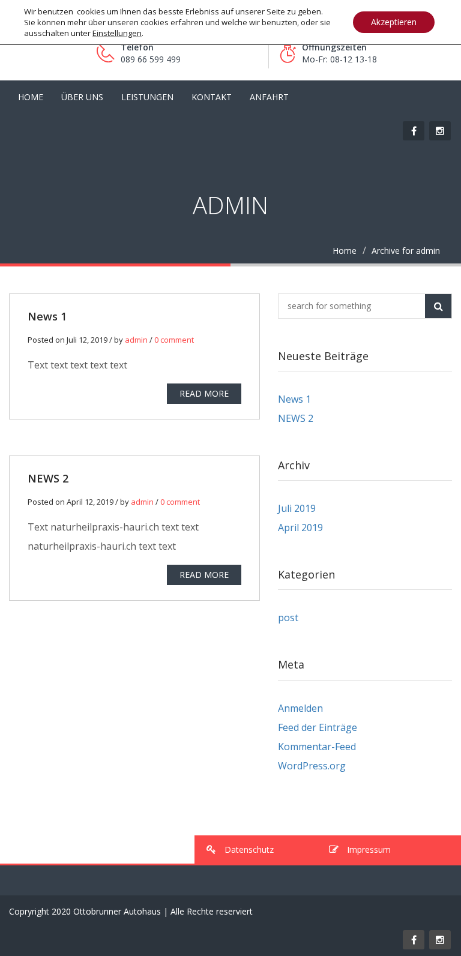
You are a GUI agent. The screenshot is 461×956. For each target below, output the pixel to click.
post (288, 617)
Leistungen (147, 97)
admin (136, 339)
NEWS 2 (48, 478)
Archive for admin (406, 250)
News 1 (47, 316)
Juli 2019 (297, 508)
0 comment (174, 339)
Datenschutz (248, 849)
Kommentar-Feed (317, 746)
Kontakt (211, 97)
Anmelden (300, 708)
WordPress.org (312, 765)
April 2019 (300, 527)
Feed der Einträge (317, 727)
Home (345, 250)
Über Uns (82, 97)
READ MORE (204, 393)
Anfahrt (269, 97)
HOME (30, 97)
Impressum (368, 849)
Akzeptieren (394, 22)
